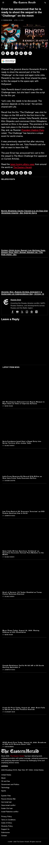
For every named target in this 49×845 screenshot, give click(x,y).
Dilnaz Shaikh (9, 445)
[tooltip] (3, 53)
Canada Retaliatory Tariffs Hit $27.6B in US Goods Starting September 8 (23, 666)
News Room (9, 406)
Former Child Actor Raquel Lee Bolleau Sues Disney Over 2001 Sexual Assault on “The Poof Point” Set (23, 252)
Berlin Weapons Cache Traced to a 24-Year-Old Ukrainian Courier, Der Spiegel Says (24, 212)
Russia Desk (7, 20)
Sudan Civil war (7, 808)
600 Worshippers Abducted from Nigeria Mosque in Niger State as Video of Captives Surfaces (24, 402)
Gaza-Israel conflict (8, 805)
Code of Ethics (6, 823)
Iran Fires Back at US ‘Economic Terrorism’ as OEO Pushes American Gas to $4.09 (24, 512)
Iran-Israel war (6, 802)
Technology (5, 787)
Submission (5, 832)
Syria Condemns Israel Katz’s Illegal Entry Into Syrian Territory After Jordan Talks (22, 442)
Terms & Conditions (8, 819)
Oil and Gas (5, 781)
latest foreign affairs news (22, 164)
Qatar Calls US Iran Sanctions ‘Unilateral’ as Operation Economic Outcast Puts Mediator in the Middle (23, 552)
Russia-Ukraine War (8, 799)
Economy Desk (10, 712)
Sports (3, 790)
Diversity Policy (7, 826)
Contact (4, 835)
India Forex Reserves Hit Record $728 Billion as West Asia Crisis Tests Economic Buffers (22, 477)
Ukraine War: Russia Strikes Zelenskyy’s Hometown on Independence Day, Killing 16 (22, 293)
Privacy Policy (6, 816)
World (3, 778)
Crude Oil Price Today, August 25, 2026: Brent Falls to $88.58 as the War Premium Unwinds (24, 708)
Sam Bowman (9, 746)
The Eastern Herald (22, 167)
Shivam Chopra (10, 480)
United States (6, 775)
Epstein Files (6, 795)
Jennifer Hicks (10, 515)
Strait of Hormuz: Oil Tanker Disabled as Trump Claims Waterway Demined (22, 593)
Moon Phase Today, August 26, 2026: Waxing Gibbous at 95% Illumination (21, 631)
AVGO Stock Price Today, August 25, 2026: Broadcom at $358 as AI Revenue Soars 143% (24, 743)
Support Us (5, 829)
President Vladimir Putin (32, 129)
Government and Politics (10, 784)
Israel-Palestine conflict (9, 811)
